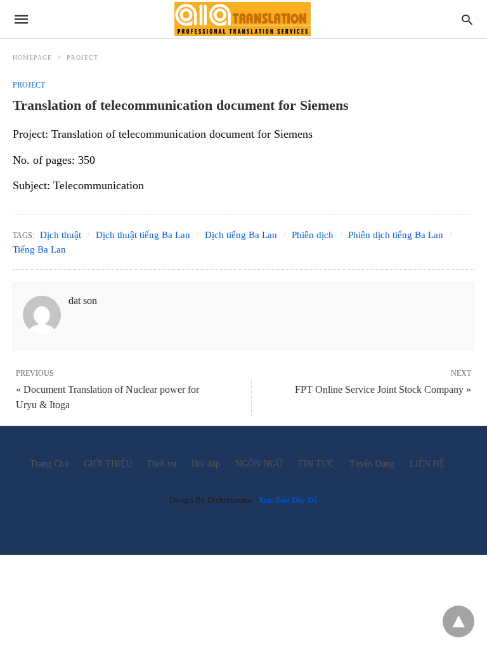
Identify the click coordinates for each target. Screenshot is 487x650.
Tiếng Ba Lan (39, 249)
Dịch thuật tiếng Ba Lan (143, 235)
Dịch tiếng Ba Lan (241, 235)
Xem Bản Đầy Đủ (288, 500)
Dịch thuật (60, 235)
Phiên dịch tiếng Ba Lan (395, 235)
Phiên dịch (313, 235)
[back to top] (458, 621)
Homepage (32, 57)
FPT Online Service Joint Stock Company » (383, 389)
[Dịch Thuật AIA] (242, 19)
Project (82, 57)
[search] (467, 19)
